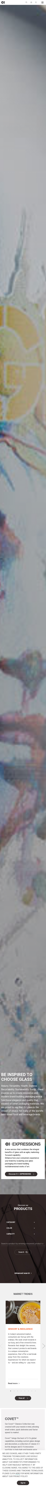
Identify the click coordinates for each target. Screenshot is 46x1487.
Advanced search (22, 1273)
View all (22, 1398)
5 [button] (25, 1391)
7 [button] (32, 1391)
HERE (17, 1473)
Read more (13, 1383)
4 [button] (21, 1391)
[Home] (3, 2)
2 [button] (14, 1391)
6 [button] (28, 1391)
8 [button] (35, 1391)
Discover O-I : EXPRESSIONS (20, 1174)
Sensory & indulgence (20, 1329)
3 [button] (18, 1391)
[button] (42, 2)
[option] (23, 1344)
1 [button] (10, 1391)
